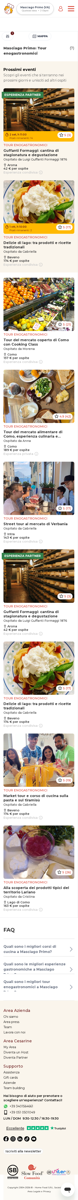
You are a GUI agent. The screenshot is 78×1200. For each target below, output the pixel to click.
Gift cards (10, 1078)
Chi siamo (10, 1017)
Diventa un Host (15, 1052)
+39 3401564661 (21, 1106)
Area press (11, 1022)
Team (7, 1027)
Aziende (9, 1083)
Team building (14, 1088)
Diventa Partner (15, 1058)
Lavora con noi (14, 1032)
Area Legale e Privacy (39, 1191)
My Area (9, 1047)
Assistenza (11, 1072)
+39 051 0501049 (22, 1112)
